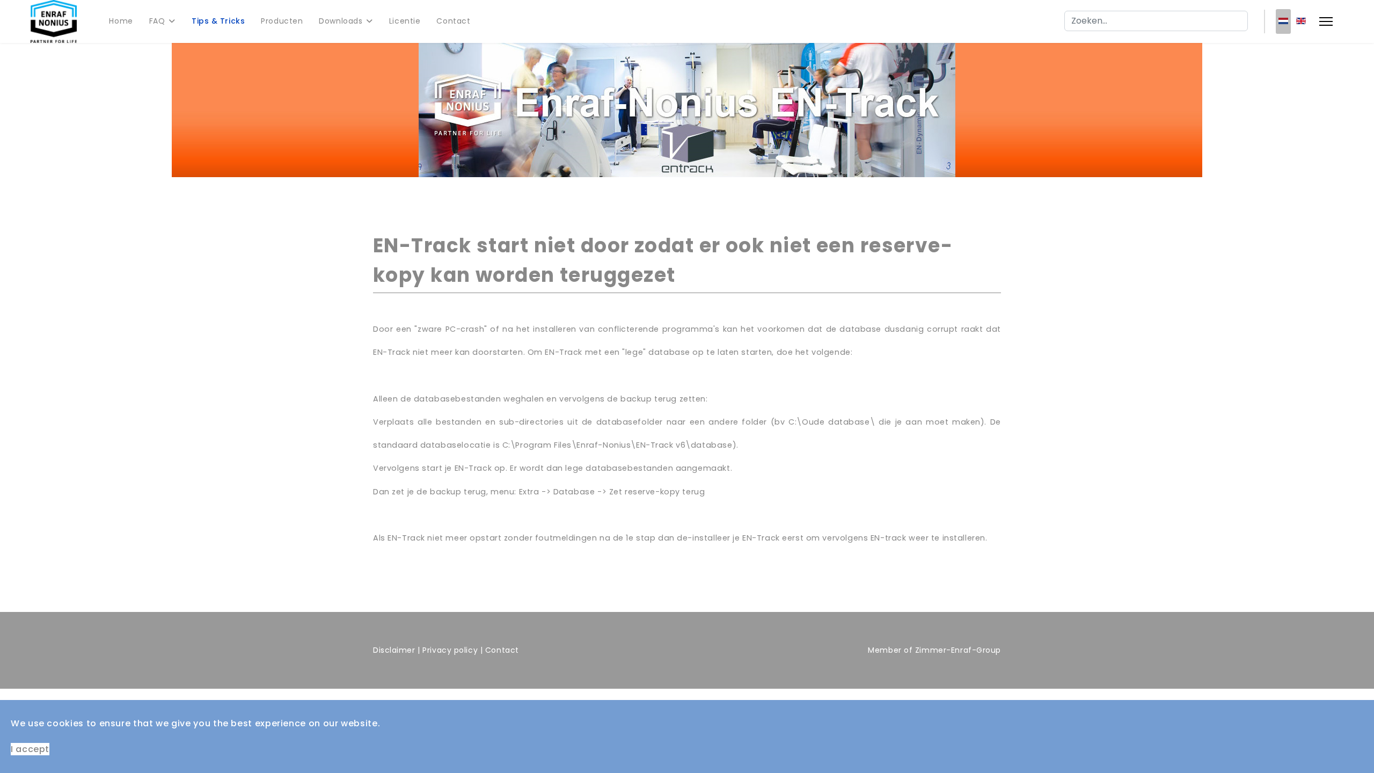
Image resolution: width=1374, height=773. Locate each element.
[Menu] (1326, 21)
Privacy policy (450, 650)
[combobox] (1156, 21)
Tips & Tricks (218, 21)
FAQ (157, 21)
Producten (282, 21)
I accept (30, 749)
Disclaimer (394, 650)
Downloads (340, 21)
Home (121, 21)
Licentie (404, 21)
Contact (453, 21)
